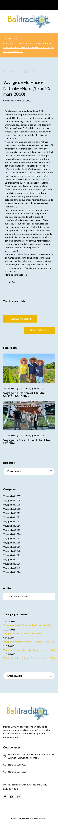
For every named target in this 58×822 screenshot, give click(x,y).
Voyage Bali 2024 (11, 563)
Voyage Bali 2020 (11, 551)
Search (51, 471)
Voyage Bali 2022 (11, 555)
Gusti (21, 388)
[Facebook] (5, 796)
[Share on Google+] (18, 71)
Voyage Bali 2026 (11, 572)
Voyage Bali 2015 (11, 530)
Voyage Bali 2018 (11, 542)
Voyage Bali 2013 (11, 521)
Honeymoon (14, 301)
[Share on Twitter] (11, 71)
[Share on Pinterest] (33, 71)
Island (24, 301)
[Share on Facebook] (4, 71)
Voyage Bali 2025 (35, 388)
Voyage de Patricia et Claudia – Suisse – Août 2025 (28, 641)
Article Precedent (21, 319)
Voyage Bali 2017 (11, 538)
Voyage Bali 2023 (11, 559)
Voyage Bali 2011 (11, 513)
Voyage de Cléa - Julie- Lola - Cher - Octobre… (28, 441)
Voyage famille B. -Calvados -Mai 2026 (22, 633)
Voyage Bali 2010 (22, 100)
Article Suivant (38, 330)
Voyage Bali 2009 (11, 504)
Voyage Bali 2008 (11, 500)
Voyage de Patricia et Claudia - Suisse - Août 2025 (24, 394)
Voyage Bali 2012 (11, 517)
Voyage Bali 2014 (11, 525)
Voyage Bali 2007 (11, 496)
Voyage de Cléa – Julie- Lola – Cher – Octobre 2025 (29, 649)
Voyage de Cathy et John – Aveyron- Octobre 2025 (29, 658)
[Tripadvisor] (18, 796)
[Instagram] (11, 796)
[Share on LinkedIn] (25, 71)
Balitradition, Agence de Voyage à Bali (27, 43)
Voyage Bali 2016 (11, 534)
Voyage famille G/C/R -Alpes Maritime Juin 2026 (27, 625)
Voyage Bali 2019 (11, 546)
